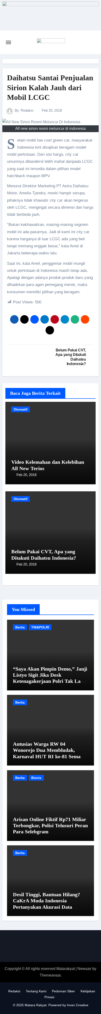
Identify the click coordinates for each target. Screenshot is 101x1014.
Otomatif (20, 409)
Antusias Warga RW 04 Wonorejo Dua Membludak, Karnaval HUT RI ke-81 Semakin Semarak (50, 753)
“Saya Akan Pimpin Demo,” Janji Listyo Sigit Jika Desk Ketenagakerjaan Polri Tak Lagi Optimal (50, 678)
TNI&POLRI (40, 627)
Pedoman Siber (63, 991)
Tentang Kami (36, 991)
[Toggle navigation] (8, 42)
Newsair (84, 969)
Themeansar (50, 975)
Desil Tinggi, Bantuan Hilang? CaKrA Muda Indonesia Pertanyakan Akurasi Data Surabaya (46, 904)
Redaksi (27, 110)
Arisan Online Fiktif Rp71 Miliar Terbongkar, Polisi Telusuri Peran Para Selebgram (50, 825)
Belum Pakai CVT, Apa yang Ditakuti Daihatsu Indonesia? (43, 555)
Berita (20, 627)
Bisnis (36, 778)
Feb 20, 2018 (26, 475)
